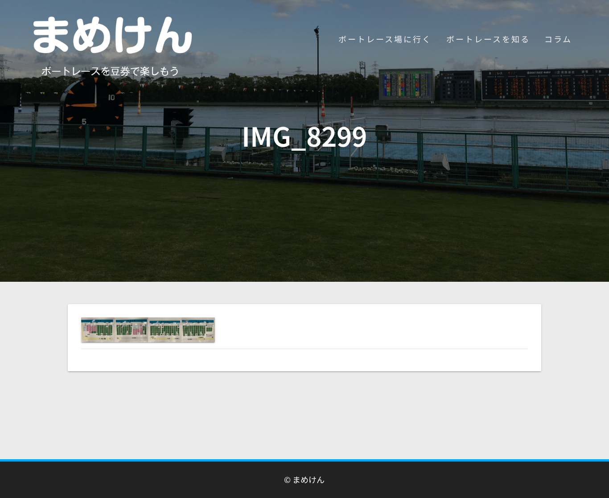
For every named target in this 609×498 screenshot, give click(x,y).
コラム (558, 39)
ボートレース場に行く (385, 39)
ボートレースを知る (488, 39)
